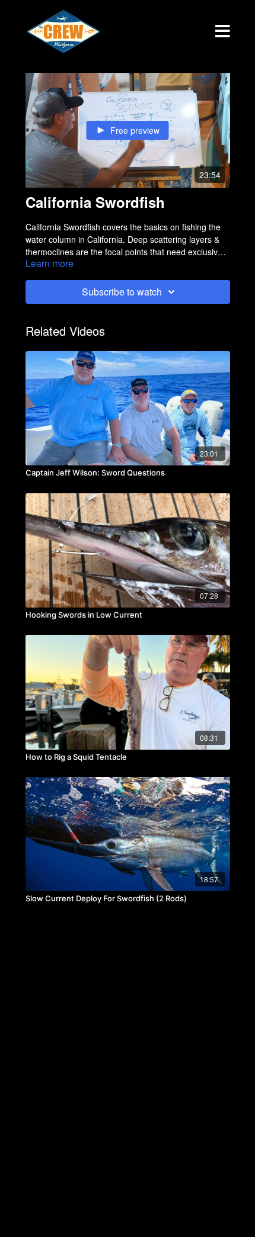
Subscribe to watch (122, 291)
